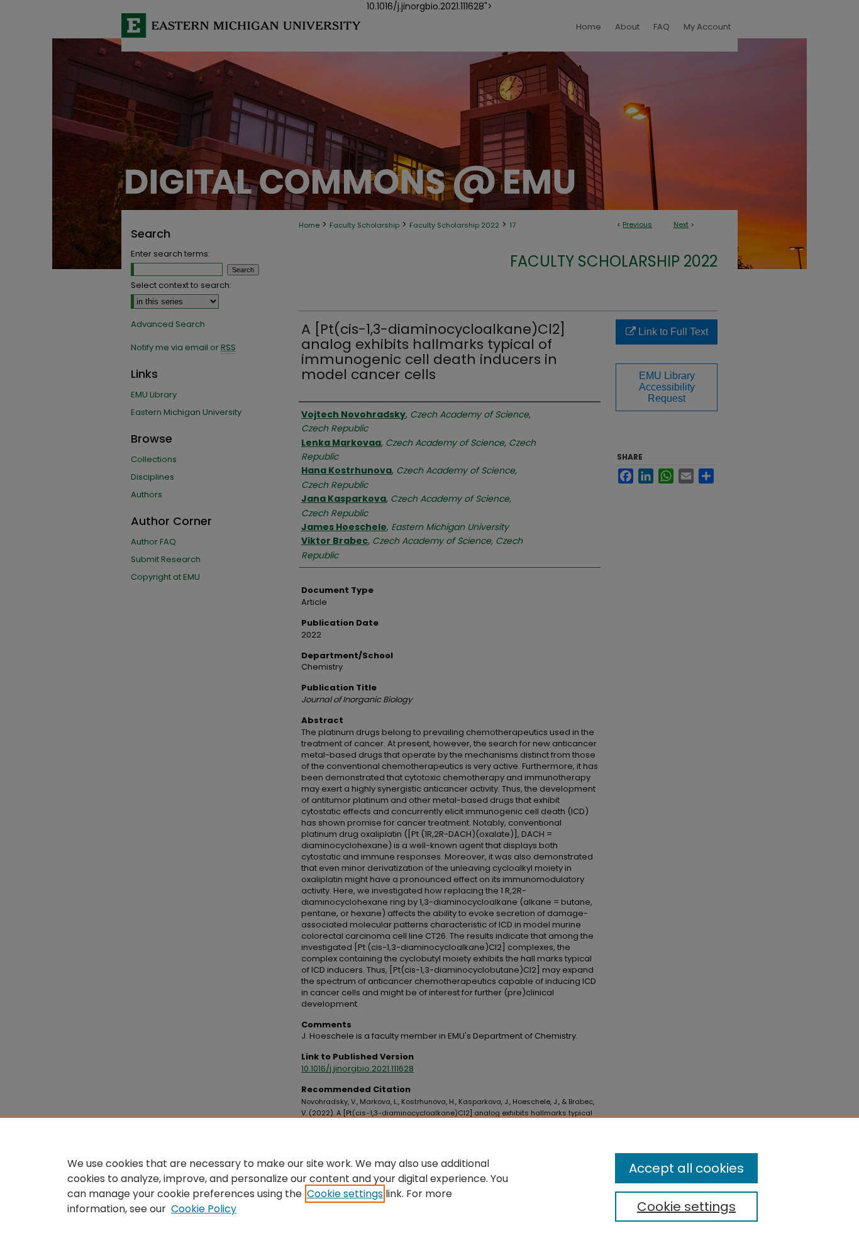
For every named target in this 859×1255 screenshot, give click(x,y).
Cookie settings (345, 1193)
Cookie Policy (203, 1209)
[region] (429, 1186)
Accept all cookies (686, 1168)
